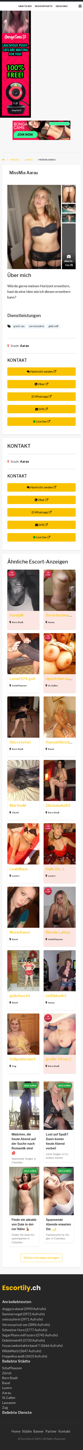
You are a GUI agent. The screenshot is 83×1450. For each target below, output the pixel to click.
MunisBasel (19, 932)
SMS (41, 409)
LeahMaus (18, 869)
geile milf (62, 6)
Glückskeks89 (58, 805)
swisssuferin (11, 1319)
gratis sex (25, 6)
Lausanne (9, 1402)
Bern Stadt (17, 622)
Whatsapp (41, 396)
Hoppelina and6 (13, 1356)
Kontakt (64, 1431)
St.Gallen (53, 685)
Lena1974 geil (22, 679)
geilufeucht (19, 996)
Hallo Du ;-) (55, 869)
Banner (38, 1431)
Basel (51, 749)
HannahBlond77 (60, 742)
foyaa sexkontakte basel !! (21, 1346)
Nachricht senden (41, 371)
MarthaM (17, 805)
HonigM (16, 615)
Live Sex (41, 421)
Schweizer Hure (13, 1330)
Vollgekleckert (22, 1059)
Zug (14, 1066)
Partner (51, 1431)
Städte (27, 1431)
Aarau (24, 345)
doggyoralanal (12, 1309)
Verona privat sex (14, 1325)
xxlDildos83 (56, 996)
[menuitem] (25, 6)
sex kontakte (44, 6)
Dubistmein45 (12, 1340)
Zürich (15, 812)
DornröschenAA (60, 615)
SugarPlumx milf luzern (18, 1335)
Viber (41, 384)
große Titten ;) (58, 1059)
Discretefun (20, 742)
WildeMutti (10, 1351)
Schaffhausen (19, 685)
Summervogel (12, 1314)
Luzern (15, 875)
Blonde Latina (58, 932)
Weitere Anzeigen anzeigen (41, 1257)
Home (16, 1431)
